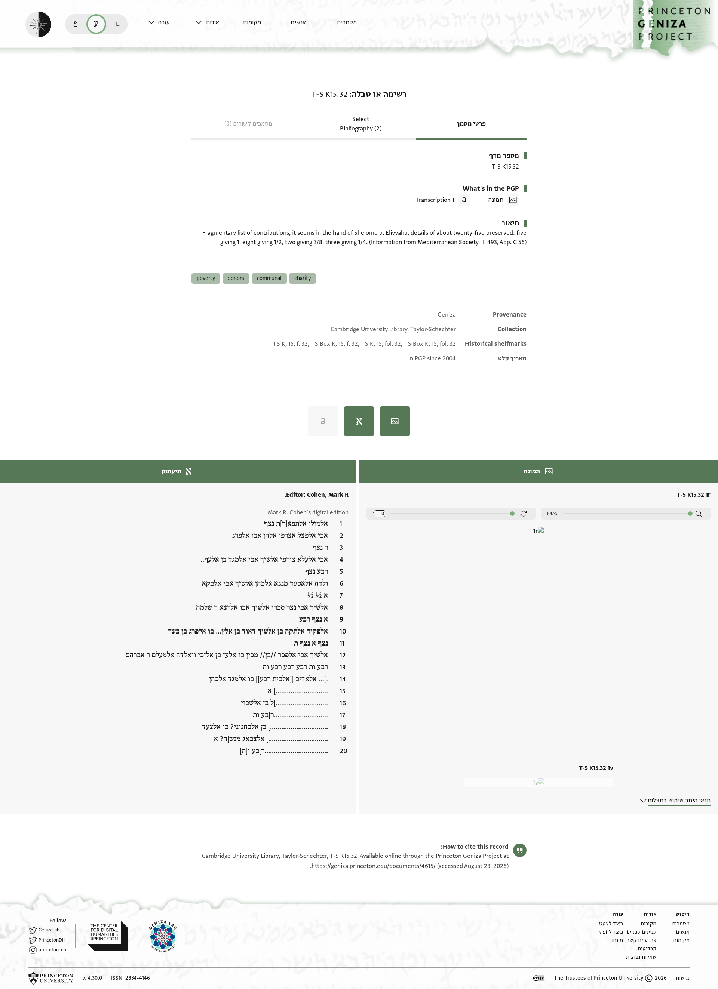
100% (552, 514)
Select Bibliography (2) (360, 123)
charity (302, 278)
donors (236, 278)
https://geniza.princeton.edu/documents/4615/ (374, 866)
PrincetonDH (52, 940)
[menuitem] (359, 26)
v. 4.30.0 (92, 978)
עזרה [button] (164, 22)
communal (269, 278)
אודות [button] (212, 22)
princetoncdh (52, 950)
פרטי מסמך (471, 123)
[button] (675, 28)
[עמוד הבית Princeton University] (50, 978)
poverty (206, 278)
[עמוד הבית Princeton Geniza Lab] (157, 936)
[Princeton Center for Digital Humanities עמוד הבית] (101, 936)
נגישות (683, 978)
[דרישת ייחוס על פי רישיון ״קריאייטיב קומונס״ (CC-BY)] (539, 978)
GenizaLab (49, 930)
